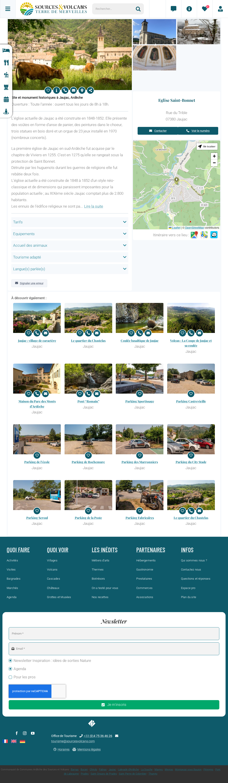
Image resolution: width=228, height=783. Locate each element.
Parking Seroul (37, 518)
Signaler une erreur (31, 283)
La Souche (147, 769)
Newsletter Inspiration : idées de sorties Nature (52, 660)
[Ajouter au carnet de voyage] (48, 90)
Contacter (160, 130)
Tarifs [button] (18, 222)
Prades (85, 773)
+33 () (98, 736)
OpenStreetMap (194, 227)
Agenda (20, 669)
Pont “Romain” (88, 401)
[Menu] (8, 9)
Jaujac (112, 769)
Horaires (63, 749)
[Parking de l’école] (37, 439)
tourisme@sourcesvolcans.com (73, 741)
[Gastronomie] (6, 63)
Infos (187, 549)
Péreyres (208, 769)
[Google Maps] (194, 235)
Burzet (84, 769)
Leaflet (175, 227)
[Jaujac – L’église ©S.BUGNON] (198, 21)
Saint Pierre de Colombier (133, 773)
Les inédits (105, 549)
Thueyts (153, 773)
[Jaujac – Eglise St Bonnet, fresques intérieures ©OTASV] (154, 47)
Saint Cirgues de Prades (104, 773)
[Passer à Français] (5, 741)
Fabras (103, 769)
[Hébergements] (6, 50)
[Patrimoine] (6, 87)
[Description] (56, 90)
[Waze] (214, 235)
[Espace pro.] (220, 9)
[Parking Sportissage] (140, 379)
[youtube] (33, 733)
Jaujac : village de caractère (37, 340)
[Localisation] (82, 90)
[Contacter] (73, 90)
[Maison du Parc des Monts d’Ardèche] (37, 379)
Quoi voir (57, 549)
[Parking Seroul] (37, 495)
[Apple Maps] (204, 235)
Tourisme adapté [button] (27, 257)
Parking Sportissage (139, 401)
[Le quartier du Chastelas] (88, 318)
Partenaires (150, 549)
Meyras (169, 769)
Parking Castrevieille (191, 401)
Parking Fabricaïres (140, 518)
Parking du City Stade (191, 462)
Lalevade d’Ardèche (128, 769)
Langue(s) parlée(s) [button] (29, 269)
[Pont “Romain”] (88, 379)
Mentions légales (89, 749)
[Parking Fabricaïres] (140, 495)
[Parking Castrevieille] (191, 379)
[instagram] (24, 733)
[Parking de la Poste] (88, 495)
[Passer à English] (13, 741)
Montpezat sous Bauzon (188, 769)
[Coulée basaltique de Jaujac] (140, 318)
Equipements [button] (24, 234)
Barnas (75, 769)
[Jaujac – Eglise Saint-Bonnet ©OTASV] (154, 21)
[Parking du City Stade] (191, 439)
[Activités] (6, 75)
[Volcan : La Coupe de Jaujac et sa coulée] (191, 318)
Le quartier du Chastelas (88, 340)
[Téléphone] (65, 90)
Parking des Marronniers (140, 462)
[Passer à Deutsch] (22, 741)
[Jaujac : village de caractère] (37, 318)
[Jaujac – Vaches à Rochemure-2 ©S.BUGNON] (70, 21)
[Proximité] (6, 112)
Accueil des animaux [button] (30, 245)
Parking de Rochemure (88, 462)
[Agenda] (6, 99)
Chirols (93, 769)
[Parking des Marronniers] (140, 439)
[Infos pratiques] (189, 9)
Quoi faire (18, 549)
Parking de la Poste (88, 518)
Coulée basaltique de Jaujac (140, 340)
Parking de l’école (37, 462)
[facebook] (16, 733)
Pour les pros (25, 677)
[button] (176, 181)
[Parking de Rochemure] (88, 439)
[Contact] (173, 9)
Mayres (159, 769)
